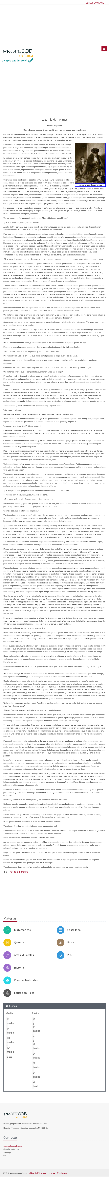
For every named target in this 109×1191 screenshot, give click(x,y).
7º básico (33, 1074)
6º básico (33, 1065)
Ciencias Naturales (26, 980)
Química (19, 942)
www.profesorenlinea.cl (12, 1146)
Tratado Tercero (18, 871)
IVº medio (7, 1049)
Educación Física (24, 992)
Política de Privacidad (37, 1172)
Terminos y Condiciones (57, 1172)
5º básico (33, 1055)
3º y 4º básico (33, 1042)
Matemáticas (22, 930)
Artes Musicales (24, 955)
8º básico (33, 1084)
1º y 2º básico (33, 1024)
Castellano (74, 930)
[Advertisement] (54, 25)
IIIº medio (7, 1040)
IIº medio (7, 1030)
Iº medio (7, 1021)
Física (70, 942)
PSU (69, 955)
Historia (19, 967)
